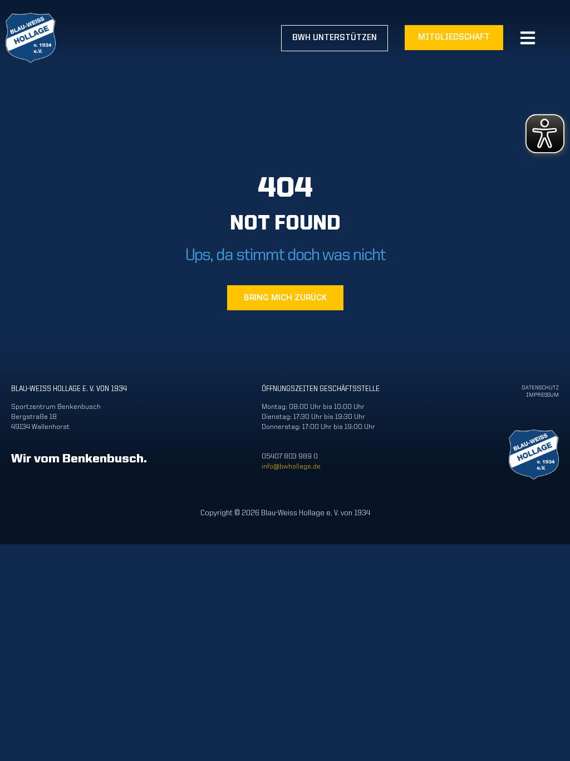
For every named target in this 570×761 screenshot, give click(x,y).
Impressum (542, 395)
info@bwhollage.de (291, 466)
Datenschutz (540, 388)
